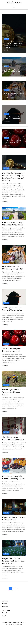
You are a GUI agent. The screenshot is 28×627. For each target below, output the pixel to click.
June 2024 (5, 606)
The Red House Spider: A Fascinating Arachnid (12, 141)
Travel (6, 66)
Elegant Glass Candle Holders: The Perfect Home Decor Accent (13, 561)
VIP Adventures (14, 2)
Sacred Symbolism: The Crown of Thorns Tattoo (12, 118)
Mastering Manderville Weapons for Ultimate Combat (11, 392)
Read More (5, 201)
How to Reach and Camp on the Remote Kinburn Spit (13, 70)
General (6, 38)
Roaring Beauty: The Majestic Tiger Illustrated (14, 94)
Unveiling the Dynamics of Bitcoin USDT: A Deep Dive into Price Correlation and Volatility (13, 44)
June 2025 (5, 603)
